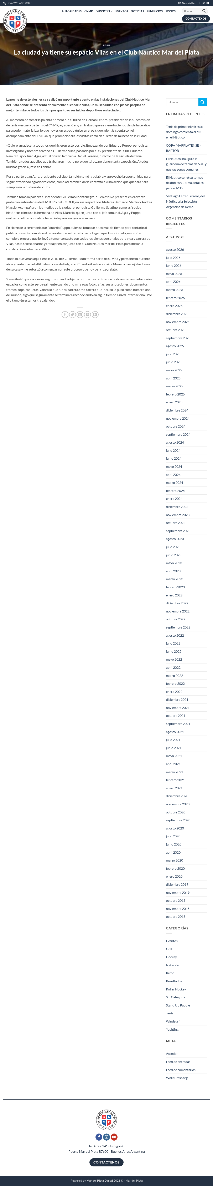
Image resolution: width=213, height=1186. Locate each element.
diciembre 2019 (177, 884)
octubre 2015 (175, 916)
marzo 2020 (174, 860)
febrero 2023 (175, 587)
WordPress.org (177, 1078)
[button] (187, 3)
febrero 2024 (175, 491)
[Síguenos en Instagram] (204, 3)
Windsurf (173, 1021)
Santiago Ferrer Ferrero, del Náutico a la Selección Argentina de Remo (185, 201)
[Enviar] (204, 11)
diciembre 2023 (177, 507)
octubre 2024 (175, 426)
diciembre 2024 (177, 410)
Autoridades (72, 11)
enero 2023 (174, 595)
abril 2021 (173, 764)
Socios (171, 11)
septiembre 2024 (178, 434)
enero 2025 (174, 402)
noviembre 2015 (177, 908)
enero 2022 (174, 691)
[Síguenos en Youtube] (208, 3)
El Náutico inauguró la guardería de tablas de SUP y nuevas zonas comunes (186, 164)
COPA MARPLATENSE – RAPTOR (183, 148)
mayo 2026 (174, 274)
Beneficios (155, 11)
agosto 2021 (175, 732)
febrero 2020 (175, 868)
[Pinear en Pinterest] (87, 314)
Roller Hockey (176, 989)
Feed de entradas (178, 1062)
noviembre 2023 (177, 515)
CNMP (88, 11)
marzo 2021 (174, 772)
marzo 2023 (174, 579)
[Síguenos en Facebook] (200, 3)
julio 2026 (173, 257)
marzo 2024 (174, 482)
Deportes (103, 11)
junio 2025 (173, 362)
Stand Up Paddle (178, 1005)
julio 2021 (173, 740)
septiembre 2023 (178, 531)
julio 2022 (173, 643)
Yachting (172, 1029)
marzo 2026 (174, 290)
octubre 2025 (175, 330)
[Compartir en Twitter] (72, 314)
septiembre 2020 (178, 820)
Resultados (174, 981)
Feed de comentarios (181, 1070)
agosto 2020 (175, 828)
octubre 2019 (175, 900)
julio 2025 (173, 354)
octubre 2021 (175, 715)
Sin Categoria (175, 997)
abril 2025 (173, 378)
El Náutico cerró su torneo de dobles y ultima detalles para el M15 (185, 182)
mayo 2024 (174, 466)
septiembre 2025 (178, 338)
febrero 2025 (175, 394)
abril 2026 (173, 281)
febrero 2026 (175, 298)
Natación (172, 965)
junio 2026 (173, 265)
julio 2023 (173, 547)
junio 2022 (173, 651)
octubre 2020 (175, 812)
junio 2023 (173, 555)
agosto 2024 (175, 442)
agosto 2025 (175, 346)
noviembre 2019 (177, 892)
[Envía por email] (80, 314)
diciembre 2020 (177, 796)
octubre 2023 (175, 523)
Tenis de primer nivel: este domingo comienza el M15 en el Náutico (184, 132)
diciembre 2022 (177, 603)
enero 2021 (174, 788)
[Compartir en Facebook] (65, 314)
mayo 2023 (174, 563)
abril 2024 (173, 474)
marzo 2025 (174, 386)
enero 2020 (174, 876)
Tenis (106, 45)
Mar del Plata (134, 1180)
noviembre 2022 (177, 611)
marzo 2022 (174, 675)
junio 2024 (173, 458)
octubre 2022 (175, 619)
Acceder (172, 1053)
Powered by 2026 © (97, 1180)
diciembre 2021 (177, 699)
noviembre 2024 (177, 418)
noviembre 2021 (177, 708)
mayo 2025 (174, 370)
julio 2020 (173, 836)
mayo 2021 (174, 756)
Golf (169, 949)
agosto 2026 (175, 249)
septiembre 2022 (178, 627)
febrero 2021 (175, 780)
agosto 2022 (175, 635)
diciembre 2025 (177, 314)
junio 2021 (173, 748)
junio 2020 (173, 844)
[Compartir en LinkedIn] (95, 314)
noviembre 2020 (177, 804)
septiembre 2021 (178, 724)
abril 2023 (173, 571)
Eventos (121, 11)
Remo (170, 973)
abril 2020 (173, 852)
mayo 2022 (174, 659)
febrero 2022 (175, 683)
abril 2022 (173, 667)
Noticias (137, 11)
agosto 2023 (175, 539)
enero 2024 (174, 498)
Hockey (171, 957)
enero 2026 (174, 306)
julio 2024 (173, 450)
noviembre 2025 (177, 322)
